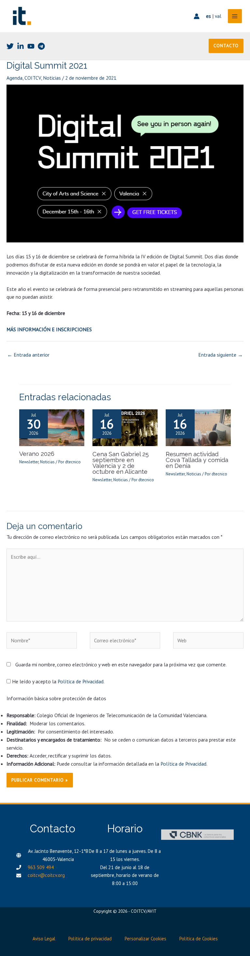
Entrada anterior (28, 354)
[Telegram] (41, 46)
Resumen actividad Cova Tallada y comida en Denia (197, 460)
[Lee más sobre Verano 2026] (51, 427)
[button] (226, 46)
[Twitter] (10, 46)
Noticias (52, 78)
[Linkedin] (20, 46)
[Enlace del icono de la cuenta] (197, 16)
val (218, 16)
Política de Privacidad (81, 681)
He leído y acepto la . (57, 681)
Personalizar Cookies (145, 939)
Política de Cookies (198, 939)
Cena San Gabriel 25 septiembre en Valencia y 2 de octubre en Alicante (120, 463)
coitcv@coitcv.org (46, 875)
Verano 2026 (36, 453)
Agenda (14, 78)
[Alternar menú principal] (235, 16)
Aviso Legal (44, 939)
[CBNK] (197, 834)
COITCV (32, 78)
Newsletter (28, 462)
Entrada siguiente (220, 354)
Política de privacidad (90, 939)
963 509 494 (41, 867)
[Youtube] (31, 46)
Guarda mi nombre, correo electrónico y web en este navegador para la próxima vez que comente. (121, 664)
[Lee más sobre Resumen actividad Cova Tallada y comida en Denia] (198, 427)
